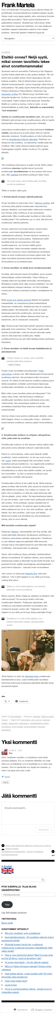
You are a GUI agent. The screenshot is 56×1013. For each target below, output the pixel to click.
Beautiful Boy (31, 573)
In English (6, 866)
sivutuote (41, 726)
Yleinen (4, 720)
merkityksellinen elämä (39, 723)
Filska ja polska (47, 716)
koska (8, 460)
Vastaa (5, 782)
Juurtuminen (11, 984)
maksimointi (13, 723)
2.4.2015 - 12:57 (15, 750)
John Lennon (36, 720)
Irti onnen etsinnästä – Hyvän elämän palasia (26, 962)
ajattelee (14, 174)
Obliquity (15, 531)
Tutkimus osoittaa (42, 202)
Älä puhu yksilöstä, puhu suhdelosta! (22, 933)
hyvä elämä (25, 720)
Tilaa (7, 904)
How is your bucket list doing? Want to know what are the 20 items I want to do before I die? (27, 956)
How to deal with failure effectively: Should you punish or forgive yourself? (28, 847)
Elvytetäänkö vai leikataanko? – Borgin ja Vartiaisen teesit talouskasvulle (22, 853)
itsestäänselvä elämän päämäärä (23, 139)
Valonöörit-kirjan (32, 676)
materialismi (24, 723)
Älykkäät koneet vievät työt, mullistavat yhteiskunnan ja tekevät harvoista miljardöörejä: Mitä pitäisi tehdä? (26, 947)
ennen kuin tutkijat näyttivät (19, 299)
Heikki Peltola (14, 364)
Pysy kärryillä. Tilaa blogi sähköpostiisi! (18, 888)
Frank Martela (17, 4)
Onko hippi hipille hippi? (16, 980)
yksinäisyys (6, 730)
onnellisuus (6, 726)
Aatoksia (36, 716)
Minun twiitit (7, 922)
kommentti (44, 829)
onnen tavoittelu (30, 726)
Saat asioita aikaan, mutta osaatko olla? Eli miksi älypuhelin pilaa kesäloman (26, 975)
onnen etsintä (17, 726)
